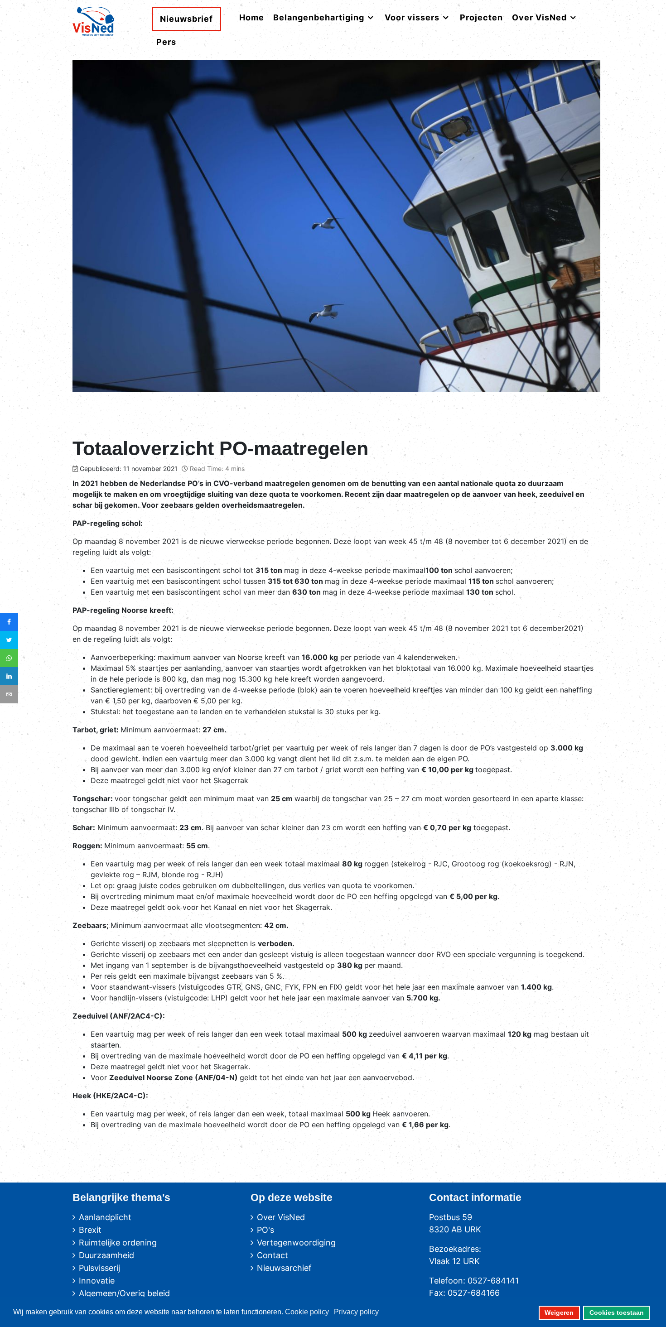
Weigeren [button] (559, 1312)
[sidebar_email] (9, 694)
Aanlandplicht (105, 1217)
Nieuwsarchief (284, 1268)
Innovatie (97, 1280)
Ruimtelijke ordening (118, 1242)
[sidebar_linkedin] (9, 676)
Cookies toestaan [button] (616, 1312)
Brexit (90, 1230)
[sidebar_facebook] (9, 622)
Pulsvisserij (99, 1268)
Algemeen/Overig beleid (124, 1293)
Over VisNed (281, 1217)
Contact (272, 1255)
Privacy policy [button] (356, 1312)
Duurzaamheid (106, 1255)
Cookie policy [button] (307, 1312)
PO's (265, 1230)
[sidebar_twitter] (9, 640)
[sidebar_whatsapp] (9, 658)
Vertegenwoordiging (296, 1242)
